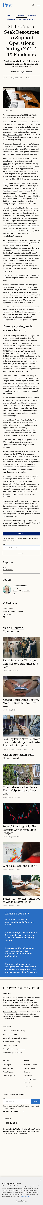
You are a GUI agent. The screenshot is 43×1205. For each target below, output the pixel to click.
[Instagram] (7, 1123)
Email (4, 544)
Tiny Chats (19, 196)
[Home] (21, 988)
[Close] (40, 1180)
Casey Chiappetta (20, 585)
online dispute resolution (12, 134)
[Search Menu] (33, 5)
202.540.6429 (8, 614)
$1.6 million (7, 400)
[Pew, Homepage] (8, 5)
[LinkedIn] (11, 1123)
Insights (6, 1061)
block (35, 158)
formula (6, 161)
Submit (21, 553)
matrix (8, 208)
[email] (14, 594)
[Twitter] (14, 1123)
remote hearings (28, 309)
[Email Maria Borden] (4, 617)
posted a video (24, 191)
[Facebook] (4, 1123)
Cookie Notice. (24, 1197)
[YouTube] (17, 1123)
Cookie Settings (21, 1201)
